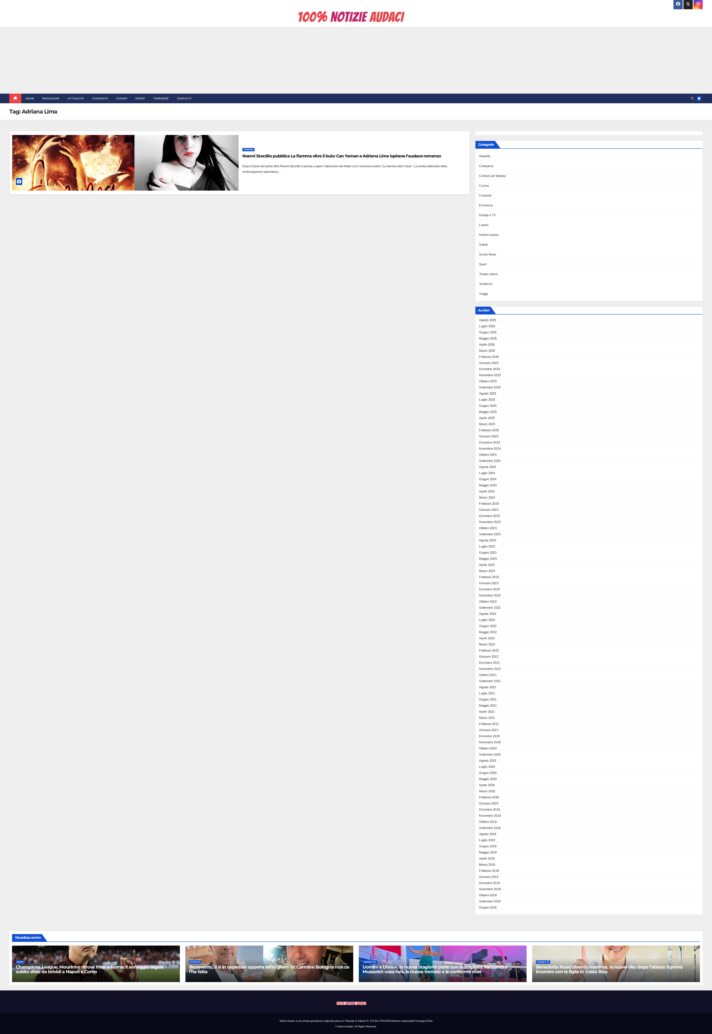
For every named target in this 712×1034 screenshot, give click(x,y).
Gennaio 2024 (488, 509)
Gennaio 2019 (488, 876)
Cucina (484, 185)
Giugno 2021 (488, 699)
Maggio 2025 (488, 411)
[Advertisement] (356, 60)
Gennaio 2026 (488, 363)
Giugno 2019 (488, 846)
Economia (486, 205)
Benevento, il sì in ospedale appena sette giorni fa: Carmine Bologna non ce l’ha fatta (269, 969)
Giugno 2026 (488, 332)
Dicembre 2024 (489, 442)
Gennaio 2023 (488, 583)
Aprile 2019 (487, 858)
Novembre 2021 (490, 668)
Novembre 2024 (490, 448)
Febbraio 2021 (489, 723)
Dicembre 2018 (489, 883)
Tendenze (161, 98)
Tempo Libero (488, 274)
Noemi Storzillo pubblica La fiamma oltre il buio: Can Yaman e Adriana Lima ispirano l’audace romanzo (341, 156)
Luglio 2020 (487, 766)
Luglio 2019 (487, 840)
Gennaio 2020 (488, 803)
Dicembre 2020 (489, 736)
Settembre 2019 (490, 827)
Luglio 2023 (487, 546)
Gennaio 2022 (488, 656)
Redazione (51, 98)
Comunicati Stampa (492, 175)
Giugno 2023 (488, 552)
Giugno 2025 (488, 405)
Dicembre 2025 (489, 369)
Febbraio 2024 (489, 503)
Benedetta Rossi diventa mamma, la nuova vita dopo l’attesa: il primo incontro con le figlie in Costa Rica (609, 969)
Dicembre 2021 (489, 662)
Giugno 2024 (488, 479)
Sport (140, 98)
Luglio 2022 (487, 619)
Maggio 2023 (488, 558)
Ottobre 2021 (488, 675)
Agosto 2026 (487, 320)
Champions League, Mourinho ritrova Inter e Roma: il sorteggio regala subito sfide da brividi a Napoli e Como (89, 969)
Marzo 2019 (487, 864)
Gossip (121, 98)
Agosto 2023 (487, 540)
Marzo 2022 (487, 644)
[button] (692, 98)
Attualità (75, 98)
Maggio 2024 (488, 485)
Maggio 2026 (488, 338)
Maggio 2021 (488, 705)
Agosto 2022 (487, 613)
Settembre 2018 (490, 901)
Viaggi (483, 293)
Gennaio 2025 (488, 436)
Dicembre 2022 (489, 589)
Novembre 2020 (490, 742)
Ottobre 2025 (488, 381)
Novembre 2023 (490, 522)
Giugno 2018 (488, 907)
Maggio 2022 (488, 632)
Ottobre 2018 (488, 895)
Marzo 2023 (487, 571)
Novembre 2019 (490, 815)
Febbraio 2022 (489, 650)
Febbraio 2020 (489, 797)
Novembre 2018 (490, 889)
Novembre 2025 (490, 375)
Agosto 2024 (487, 467)
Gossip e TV (487, 215)
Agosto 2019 (487, 834)
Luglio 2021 (487, 693)
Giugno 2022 (488, 626)
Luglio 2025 (487, 399)
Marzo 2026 (487, 350)
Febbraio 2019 (489, 870)
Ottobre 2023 (488, 528)
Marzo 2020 (487, 791)
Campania (486, 166)
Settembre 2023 (490, 534)
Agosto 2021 (487, 687)
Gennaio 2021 (488, 730)
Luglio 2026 (487, 326)
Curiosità (100, 98)
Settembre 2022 (490, 607)
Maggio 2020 (488, 779)
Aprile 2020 (487, 785)
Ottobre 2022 (488, 601)
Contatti (184, 98)
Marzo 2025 (487, 424)
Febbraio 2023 (489, 577)
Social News (487, 254)
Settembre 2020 (490, 754)
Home (29, 98)
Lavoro (483, 225)
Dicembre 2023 (489, 515)
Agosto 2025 (487, 393)
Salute (483, 244)
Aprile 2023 (487, 564)
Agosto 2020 (487, 760)
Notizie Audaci (489, 234)
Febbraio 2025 (489, 430)
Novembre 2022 (490, 595)
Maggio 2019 (488, 852)
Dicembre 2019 (489, 809)
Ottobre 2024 (488, 454)
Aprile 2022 (487, 638)
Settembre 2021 (490, 681)
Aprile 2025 (487, 418)
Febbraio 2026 (489, 356)
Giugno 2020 (488, 772)
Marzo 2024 (487, 497)
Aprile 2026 (487, 344)
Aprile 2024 (487, 491)
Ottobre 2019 (488, 821)
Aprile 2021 (487, 711)
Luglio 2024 (487, 473)
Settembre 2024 (490, 460)
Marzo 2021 (487, 717)
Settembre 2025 (490, 387)
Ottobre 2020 (488, 748)
